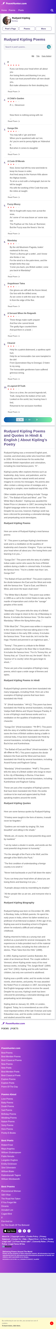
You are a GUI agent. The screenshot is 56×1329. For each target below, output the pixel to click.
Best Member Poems (11, 1056)
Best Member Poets (10, 1072)
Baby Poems (7, 1103)
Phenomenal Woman (11, 1191)
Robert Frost (7, 1145)
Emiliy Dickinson (9, 1164)
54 (29, 420)
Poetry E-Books (8, 1133)
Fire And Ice (6, 1221)
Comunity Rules (39, 1242)
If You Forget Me (8, 1202)
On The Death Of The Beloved (15, 1225)
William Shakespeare (11, 1152)
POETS (14, 1028)
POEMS (5, 1028)
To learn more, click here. (11, 1326)
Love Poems (7, 1099)
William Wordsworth (10, 1179)
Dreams (5, 1206)
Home (4, 10)
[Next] (37, 419)
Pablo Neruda (7, 1156)
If (1, 1217)
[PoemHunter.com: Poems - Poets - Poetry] (14, 3)
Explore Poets (7, 1083)
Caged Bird (6, 1214)
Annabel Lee (7, 1210)
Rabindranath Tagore (11, 1175)
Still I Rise (6, 1195)
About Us (5, 1236)
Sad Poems (6, 1110)
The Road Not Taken (10, 1199)
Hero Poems (7, 1129)
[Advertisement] (28, 1300)
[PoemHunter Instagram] (29, 1231)
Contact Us (16, 1239)
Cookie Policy (32, 1236)
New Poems (7, 1064)
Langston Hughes (9, 1160)
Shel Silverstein (8, 1168)
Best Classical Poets (10, 1075)
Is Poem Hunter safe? (22, 1242)
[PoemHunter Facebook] (19, 1231)
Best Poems (7, 1053)
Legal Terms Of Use (17, 1244)
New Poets (6, 1068)
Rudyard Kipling (21, 18)
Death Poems (7, 1106)
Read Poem (13, 91)
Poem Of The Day (9, 1087)
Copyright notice (18, 1236)
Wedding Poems (9, 1118)
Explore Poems (8, 1079)
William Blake (7, 1171)
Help (25, 1239)
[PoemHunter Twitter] (24, 1231)
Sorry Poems (7, 1125)
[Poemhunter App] (9, 1231)
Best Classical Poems (11, 1060)
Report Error (34, 1239)
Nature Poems (8, 1121)
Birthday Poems (8, 1114)
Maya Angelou (8, 1149)
